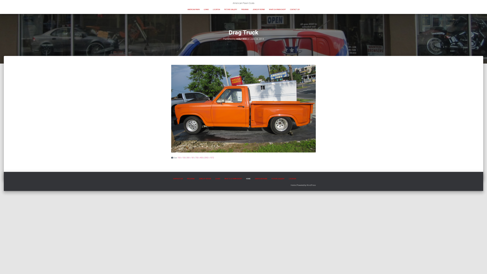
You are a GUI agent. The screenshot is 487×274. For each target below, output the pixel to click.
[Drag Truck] (243, 108)
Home (248, 179)
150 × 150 (181, 158)
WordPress (311, 185)
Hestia (293, 185)
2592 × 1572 (209, 158)
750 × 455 (199, 158)
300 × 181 (190, 158)
